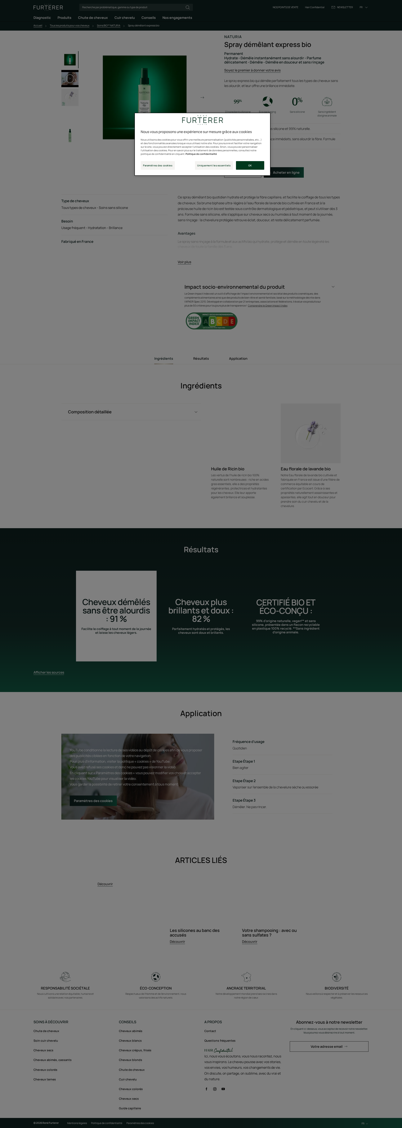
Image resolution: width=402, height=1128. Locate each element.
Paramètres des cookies (158, 165)
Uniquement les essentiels (214, 165)
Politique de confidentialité (201, 153)
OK (250, 165)
